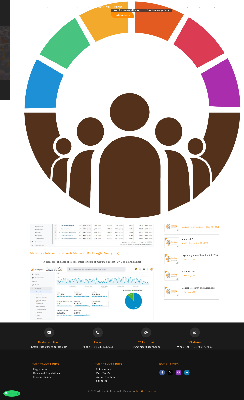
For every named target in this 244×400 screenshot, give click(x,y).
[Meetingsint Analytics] (92, 292)
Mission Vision (42, 377)
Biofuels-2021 (189, 271)
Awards (195, 7)
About (55, 7)
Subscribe (209, 7)
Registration (40, 369)
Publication (180, 7)
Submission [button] (68, 7)
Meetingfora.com (146, 391)
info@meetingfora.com (53, 346)
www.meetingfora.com (146, 346)
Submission (122, 15)
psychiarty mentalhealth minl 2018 (200, 255)
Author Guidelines (107, 377)
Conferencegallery (158, 10)
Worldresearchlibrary (127, 10)
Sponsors (101, 380)
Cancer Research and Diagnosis (198, 287)
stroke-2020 (188, 239)
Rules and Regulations (46, 373)
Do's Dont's (103, 373)
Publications (103, 369)
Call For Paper (101, 7)
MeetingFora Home (37, 7)
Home (19, 7)
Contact (223, 7)
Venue (85, 7)
